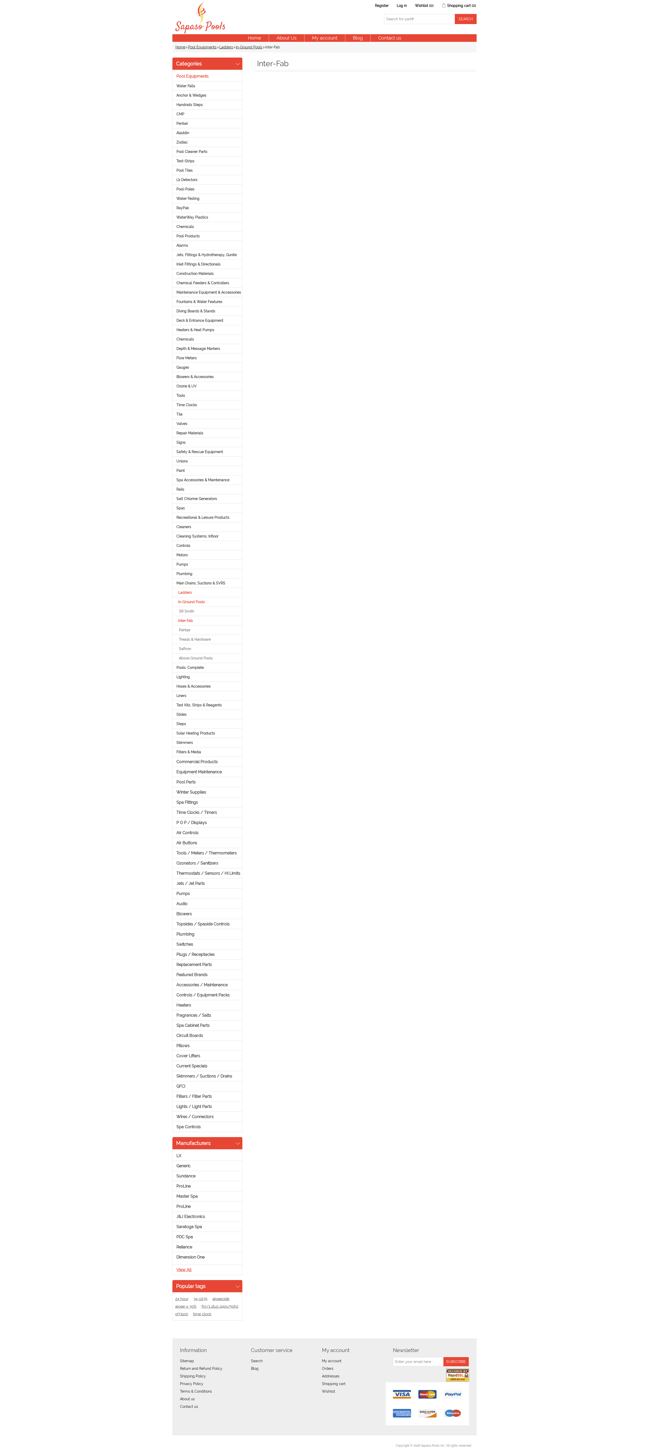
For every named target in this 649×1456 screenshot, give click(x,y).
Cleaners (183, 527)
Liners (181, 696)
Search (257, 1361)
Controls (183, 546)
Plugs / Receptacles (195, 954)
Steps (181, 724)
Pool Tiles (184, 170)
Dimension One (190, 1257)
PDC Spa (184, 1236)
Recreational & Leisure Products (202, 517)
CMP (180, 114)
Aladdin (182, 133)
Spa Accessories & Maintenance (202, 480)
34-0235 (200, 1299)
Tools (180, 395)
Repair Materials (189, 433)
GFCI (180, 1086)
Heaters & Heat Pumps (195, 330)
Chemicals (185, 227)
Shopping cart (334, 1384)
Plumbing (184, 574)
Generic (183, 1165)
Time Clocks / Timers (196, 812)
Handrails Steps (189, 105)
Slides (181, 714)
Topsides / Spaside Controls (203, 924)
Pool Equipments (202, 47)
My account (324, 38)
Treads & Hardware (195, 639)
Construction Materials (195, 274)
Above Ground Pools (196, 658)
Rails (180, 489)
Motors (182, 555)
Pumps (182, 564)
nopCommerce (205, 1445)
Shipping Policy (193, 1376)
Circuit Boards (189, 1035)
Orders (327, 1369)
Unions (182, 461)
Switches (184, 944)
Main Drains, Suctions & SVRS (200, 583)
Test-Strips (185, 161)
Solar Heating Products (195, 733)
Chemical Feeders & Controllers (202, 283)
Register (382, 6)
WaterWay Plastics (192, 217)
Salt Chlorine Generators (196, 499)
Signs (181, 442)
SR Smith (186, 611)
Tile (179, 414)
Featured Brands (192, 974)
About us (187, 1399)
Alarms (182, 245)
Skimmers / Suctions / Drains (204, 1076)
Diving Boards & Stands (195, 311)
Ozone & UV (186, 386)
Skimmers (184, 743)
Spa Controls (188, 1126)
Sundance (185, 1176)
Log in (402, 6)
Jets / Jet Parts (190, 883)
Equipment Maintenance (199, 771)
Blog (358, 38)
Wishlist (328, 1391)
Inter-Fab (185, 621)
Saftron (185, 649)
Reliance (184, 1247)
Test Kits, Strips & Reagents (199, 705)
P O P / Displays (191, 822)
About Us (287, 38)
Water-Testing (188, 198)
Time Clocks (186, 405)
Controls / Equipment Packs (203, 995)
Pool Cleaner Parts (191, 152)
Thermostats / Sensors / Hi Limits (208, 873)
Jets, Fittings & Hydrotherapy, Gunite (206, 255)
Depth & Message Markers (198, 349)
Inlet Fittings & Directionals (198, 264)
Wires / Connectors (195, 1116)
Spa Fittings (187, 802)
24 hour (181, 1299)
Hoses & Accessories (193, 686)
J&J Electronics (190, 1216)
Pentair (182, 123)
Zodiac (182, 142)
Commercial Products (197, 761)
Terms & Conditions (196, 1391)
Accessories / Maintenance (202, 984)
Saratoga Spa (189, 1226)
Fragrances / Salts (193, 1015)
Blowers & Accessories (195, 377)
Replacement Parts (194, 964)
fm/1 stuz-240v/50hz (220, 1306)
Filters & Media (188, 752)
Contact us (389, 38)
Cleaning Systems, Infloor (197, 536)
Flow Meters (186, 358)
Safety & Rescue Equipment (199, 452)
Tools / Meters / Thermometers (206, 853)
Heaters (183, 1005)
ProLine (183, 1186)
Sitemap (187, 1361)
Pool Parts (186, 782)
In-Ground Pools (249, 47)
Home (254, 38)
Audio (182, 903)
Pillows (183, 1045)
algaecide (220, 1299)
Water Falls (185, 86)
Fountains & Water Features (199, 302)
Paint (180, 471)
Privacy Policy (191, 1384)
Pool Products (188, 236)
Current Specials (191, 1066)
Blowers (184, 913)
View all (183, 1269)
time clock (202, 1314)
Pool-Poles (185, 189)
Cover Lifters (188, 1055)
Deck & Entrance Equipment (199, 320)
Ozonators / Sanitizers (197, 863)
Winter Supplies (191, 792)
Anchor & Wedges (191, 95)
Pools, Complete (190, 668)
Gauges (182, 367)
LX (178, 1155)
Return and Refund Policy (201, 1369)
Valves (181, 424)
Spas (180, 508)
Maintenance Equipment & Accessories (208, 292)
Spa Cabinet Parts (193, 1025)
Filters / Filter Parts (194, 1096)
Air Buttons (186, 842)
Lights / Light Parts (194, 1106)
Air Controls (187, 832)
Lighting (183, 677)
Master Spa (187, 1196)
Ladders (226, 47)
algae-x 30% (185, 1306)
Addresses (330, 1376)
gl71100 (181, 1314)
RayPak (182, 208)
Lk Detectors (186, 180)
